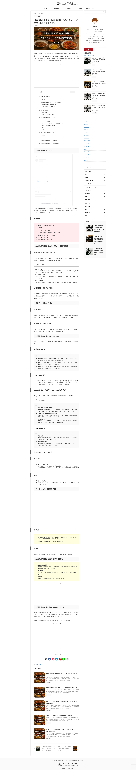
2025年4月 (86, 132)
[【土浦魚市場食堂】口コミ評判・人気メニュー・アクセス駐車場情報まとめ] (56, 659)
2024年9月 (86, 143)
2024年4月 (86, 157)
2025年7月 (86, 124)
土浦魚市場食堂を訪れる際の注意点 (49, 140)
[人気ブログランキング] (87, 53)
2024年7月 (86, 149)
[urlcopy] (67, 659)
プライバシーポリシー (90, 8)
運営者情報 (56, 8)
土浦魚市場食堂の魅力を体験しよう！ (50, 143)
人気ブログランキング (89, 55)
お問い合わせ (79, 8)
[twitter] (46, 659)
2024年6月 (86, 152)
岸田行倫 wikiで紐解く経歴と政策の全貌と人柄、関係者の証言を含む (98, 95)
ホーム (45, 8)
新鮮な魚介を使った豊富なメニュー (50, 104)
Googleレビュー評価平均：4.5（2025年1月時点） (53, 123)
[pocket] (53, 659)
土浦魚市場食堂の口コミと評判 (48, 117)
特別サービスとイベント (47, 110)
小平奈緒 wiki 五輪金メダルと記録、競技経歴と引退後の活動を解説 (98, 71)
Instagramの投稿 (46, 121)
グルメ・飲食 (38, 664)
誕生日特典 (44, 112)
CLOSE (72, 91)
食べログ (44, 127)
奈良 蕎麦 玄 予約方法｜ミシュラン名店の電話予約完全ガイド (61, 688)
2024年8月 (86, 146)
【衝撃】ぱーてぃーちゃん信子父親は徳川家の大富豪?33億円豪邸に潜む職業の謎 (98, 239)
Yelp (43, 129)
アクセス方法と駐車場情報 (47, 133)
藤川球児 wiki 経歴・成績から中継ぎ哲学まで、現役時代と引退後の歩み (98, 59)
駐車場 (43, 137)
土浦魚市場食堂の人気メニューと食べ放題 (51, 102)
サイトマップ (68, 8)
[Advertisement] (56, 75)
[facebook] (49, 659)
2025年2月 (86, 135)
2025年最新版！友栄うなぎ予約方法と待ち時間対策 (59, 716)
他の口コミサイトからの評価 (48, 125)
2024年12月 (87, 141)
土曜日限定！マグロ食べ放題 (48, 106)
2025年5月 (86, 129)
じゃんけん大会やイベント (48, 114)
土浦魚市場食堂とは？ (46, 97)
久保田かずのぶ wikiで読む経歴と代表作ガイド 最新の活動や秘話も (99, 83)
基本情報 (44, 99)
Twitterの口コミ (45, 120)
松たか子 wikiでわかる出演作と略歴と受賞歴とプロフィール (98, 107)
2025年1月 (86, 138)
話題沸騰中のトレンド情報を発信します (70, 765)
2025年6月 (86, 127)
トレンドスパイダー (68, 3)
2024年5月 (86, 154)
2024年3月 (86, 160)
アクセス (44, 135)
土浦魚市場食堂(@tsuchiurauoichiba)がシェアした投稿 (53, 203)
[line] (63, 659)
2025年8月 (86, 121)
